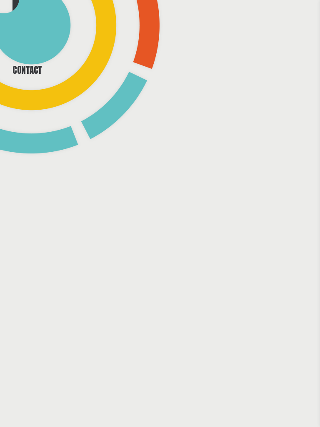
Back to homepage (160, 299)
